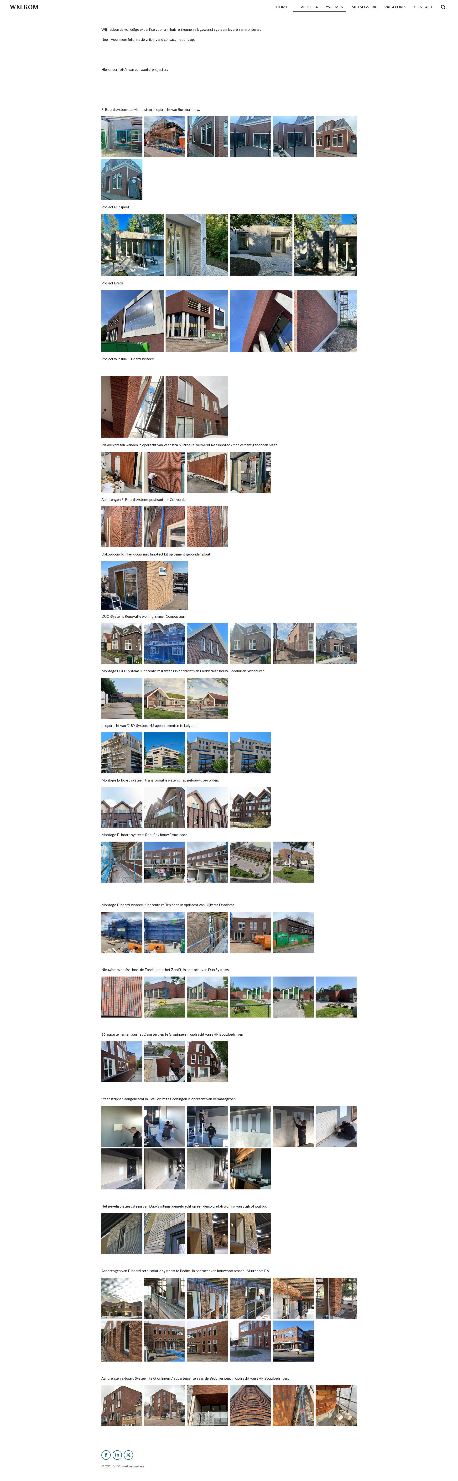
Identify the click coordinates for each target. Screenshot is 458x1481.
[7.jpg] (164, 1341)
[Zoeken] (443, 7)
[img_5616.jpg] (293, 136)
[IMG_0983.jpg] (164, 1061)
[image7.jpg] (164, 136)
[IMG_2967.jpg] (121, 1233)
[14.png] (164, 1126)
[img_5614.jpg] (207, 136)
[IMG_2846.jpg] (336, 997)
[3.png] (250, 1233)
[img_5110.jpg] (121, 527)
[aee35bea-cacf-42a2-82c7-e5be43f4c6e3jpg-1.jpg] (197, 245)
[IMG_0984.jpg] (207, 1061)
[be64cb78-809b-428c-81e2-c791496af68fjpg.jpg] (132, 407)
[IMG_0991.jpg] (293, 932)
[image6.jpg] (336, 643)
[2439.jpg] (207, 698)
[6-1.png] (293, 1405)
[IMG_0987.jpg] (207, 997)
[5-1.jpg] (336, 1298)
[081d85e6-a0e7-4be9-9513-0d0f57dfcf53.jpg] (121, 932)
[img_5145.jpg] (250, 472)
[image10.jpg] (164, 472)
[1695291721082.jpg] (132, 321)
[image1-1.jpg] (121, 643)
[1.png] (207, 1169)
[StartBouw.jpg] (121, 698)
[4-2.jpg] (293, 1298)
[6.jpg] (121, 1341)
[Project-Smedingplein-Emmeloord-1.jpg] (250, 862)
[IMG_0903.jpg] (207, 932)
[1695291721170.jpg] (197, 321)
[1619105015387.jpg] (207, 862)
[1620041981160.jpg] (207, 807)
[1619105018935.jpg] (121, 862)
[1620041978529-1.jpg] (121, 807)
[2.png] (207, 1233)
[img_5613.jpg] (121, 179)
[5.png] (121, 1126)
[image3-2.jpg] (207, 643)
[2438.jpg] (164, 698)
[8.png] (164, 1169)
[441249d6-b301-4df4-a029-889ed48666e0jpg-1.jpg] (132, 245)
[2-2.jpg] (207, 1298)
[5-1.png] (250, 1169)
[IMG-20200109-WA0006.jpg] (293, 1341)
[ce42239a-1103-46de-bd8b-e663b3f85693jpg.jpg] (325, 245)
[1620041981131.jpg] (164, 807)
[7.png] (121, 1169)
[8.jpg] (207, 1341)
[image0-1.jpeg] (164, 862)
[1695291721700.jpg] (325, 321)
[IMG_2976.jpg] (164, 1233)
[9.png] (293, 1126)
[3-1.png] (207, 1405)
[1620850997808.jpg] (164, 752)
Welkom (24, 7)
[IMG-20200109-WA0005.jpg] (250, 1341)
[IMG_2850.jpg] (293, 997)
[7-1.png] (336, 1405)
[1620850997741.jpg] (121, 752)
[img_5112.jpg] (164, 527)
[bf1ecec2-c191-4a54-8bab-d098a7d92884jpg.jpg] (261, 245)
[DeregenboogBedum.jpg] (121, 1298)
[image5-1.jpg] (293, 643)
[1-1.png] (121, 1405)
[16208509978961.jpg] (207, 752)
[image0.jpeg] (121, 997)
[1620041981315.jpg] (250, 807)
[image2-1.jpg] (164, 643)
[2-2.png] (164, 1405)
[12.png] (250, 1126)
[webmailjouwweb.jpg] (197, 407)
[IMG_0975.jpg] (121, 1061)
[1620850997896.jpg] (250, 752)
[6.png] (207, 1126)
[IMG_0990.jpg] (250, 932)
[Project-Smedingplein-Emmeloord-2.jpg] (293, 862)
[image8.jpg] (121, 136)
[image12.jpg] (121, 472)
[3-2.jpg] (250, 1298)
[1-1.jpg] (164, 1298)
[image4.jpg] (250, 643)
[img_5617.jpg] (336, 136)
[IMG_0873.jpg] (164, 932)
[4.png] (250, 1405)
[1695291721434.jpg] (261, 321)
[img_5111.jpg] (207, 527)
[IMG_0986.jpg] (164, 997)
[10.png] (336, 1126)
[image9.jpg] (207, 472)
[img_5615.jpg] (250, 136)
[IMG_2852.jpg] (250, 997)
